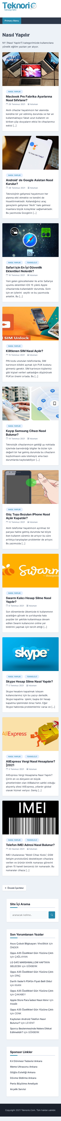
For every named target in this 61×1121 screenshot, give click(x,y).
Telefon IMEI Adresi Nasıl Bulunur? (30, 845)
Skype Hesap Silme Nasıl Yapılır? (29, 681)
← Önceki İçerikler (14, 888)
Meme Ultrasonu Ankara (23, 1066)
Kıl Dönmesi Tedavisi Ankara (26, 1061)
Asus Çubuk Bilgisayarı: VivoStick (29, 943)
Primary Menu (12, 20)
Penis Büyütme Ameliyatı (24, 1083)
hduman (34, 104)
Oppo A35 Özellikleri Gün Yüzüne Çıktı (31, 953)
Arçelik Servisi (18, 1089)
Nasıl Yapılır (14, 92)
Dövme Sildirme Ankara (23, 1077)
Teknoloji (32, 263)
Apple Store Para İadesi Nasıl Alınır (29, 1000)
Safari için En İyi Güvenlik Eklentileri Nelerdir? (24, 269)
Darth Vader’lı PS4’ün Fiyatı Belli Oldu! (31, 981)
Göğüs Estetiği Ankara (22, 1072)
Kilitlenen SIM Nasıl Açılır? (24, 351)
